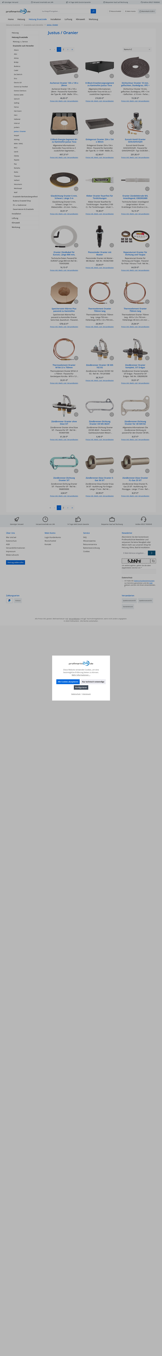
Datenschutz (76, 694)
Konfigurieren (81, 687)
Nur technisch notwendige (93, 682)
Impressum (86, 694)
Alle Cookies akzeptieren (68, 682)
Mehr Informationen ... (81, 675)
